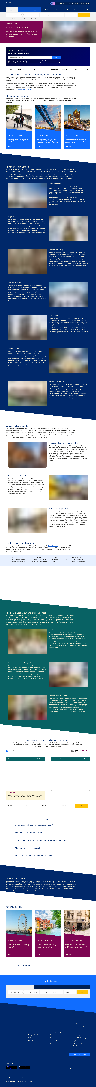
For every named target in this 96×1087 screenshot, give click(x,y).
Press (57, 1038)
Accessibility (76, 1020)
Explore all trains (12, 18)
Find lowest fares (23, 18)
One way (18, 751)
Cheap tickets (65, 69)
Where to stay (31, 69)
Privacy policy (76, 1035)
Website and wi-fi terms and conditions (80, 1044)
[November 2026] (43, 763)
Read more (11, 146)
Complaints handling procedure (59, 1026)
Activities (10, 69)
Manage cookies (77, 1032)
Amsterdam (31, 1026)
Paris (29, 1020)
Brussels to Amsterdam (12, 1026)
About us (52, 1020)
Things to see (20, 69)
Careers (52, 1023)
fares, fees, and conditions (18, 1077)
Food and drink (54, 69)
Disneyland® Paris (33, 1035)
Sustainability (54, 1041)
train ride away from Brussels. (25, 89)
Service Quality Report (56, 1032)
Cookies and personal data (80, 1029)
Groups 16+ (34, 18)
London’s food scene (63, 615)
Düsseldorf (31, 1041)
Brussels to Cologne (11, 1029)
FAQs (75, 69)
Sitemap (75, 1023)
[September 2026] (7, 763)
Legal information (77, 1041)
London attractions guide (55, 178)
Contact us (53, 1029)
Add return (55, 15)
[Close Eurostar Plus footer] (43, 792)
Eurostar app (53, 1035)
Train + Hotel (42, 69)
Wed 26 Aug (46, 15)
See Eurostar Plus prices (14, 798)
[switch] (71, 751)
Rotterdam (31, 1032)
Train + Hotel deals (53, 546)
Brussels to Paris (10, 1020)
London (30, 1023)
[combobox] (14, 15)
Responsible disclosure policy (81, 1038)
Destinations (9, 23)
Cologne (30, 1029)
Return (10, 751)
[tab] (12, 9)
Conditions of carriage (78, 1026)
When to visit (85, 69)
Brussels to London (11, 1023)
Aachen (30, 1038)
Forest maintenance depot (57, 1044)
